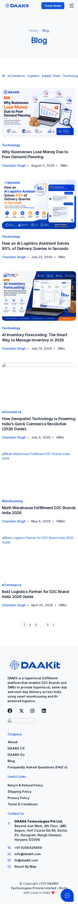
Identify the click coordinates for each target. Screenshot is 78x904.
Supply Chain (51, 76)
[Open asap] (67, 895)
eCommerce (16, 76)
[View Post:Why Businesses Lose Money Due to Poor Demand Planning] (39, 113)
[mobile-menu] (71, 5)
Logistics (33, 76)
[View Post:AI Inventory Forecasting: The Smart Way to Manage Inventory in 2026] (39, 296)
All (3, 76)
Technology (11, 145)
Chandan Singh (14, 165)
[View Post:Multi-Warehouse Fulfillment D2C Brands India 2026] (39, 473)
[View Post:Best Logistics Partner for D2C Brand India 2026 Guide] (39, 556)
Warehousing (12, 501)
